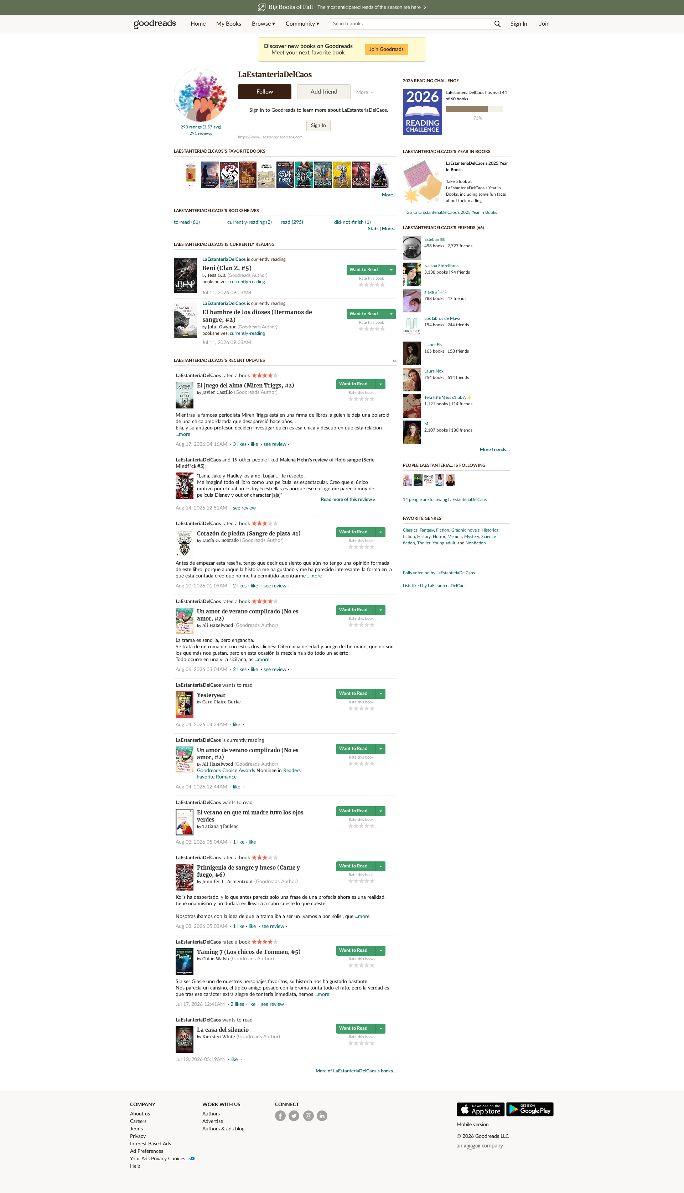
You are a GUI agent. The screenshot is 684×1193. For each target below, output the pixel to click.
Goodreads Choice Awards (226, 770)
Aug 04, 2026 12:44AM (201, 787)
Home (198, 24)
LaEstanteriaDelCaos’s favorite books (219, 151)
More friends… (495, 450)
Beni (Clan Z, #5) (227, 268)
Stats (373, 229)
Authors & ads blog (223, 1128)
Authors (211, 1114)
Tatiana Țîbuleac (220, 826)
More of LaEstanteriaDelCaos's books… (356, 1071)
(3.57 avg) (212, 127)
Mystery (471, 536)
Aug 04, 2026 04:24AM (201, 724)
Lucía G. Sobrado (220, 540)
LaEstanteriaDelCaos (224, 259)
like (254, 444)
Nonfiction (476, 543)
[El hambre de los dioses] (185, 336)
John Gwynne (222, 326)
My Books (228, 24)
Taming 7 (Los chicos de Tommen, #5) (249, 952)
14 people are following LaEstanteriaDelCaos (445, 499)
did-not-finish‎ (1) (352, 222)
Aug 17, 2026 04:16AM (201, 444)
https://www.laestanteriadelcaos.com (270, 137)
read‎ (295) (292, 222)
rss (394, 360)
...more (183, 434)
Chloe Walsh (215, 958)
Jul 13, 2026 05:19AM (200, 1059)
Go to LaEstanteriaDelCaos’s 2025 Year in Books (451, 212)
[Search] (497, 24)
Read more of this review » (348, 499)
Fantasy (427, 530)
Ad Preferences (146, 1151)
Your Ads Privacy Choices (158, 1158)
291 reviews (201, 133)
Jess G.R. (217, 275)
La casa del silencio (223, 1029)
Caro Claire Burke (221, 701)
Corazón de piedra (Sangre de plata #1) (249, 533)
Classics (410, 530)
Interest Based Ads (150, 1143)
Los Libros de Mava (442, 318)
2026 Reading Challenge (431, 81)
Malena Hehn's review (304, 460)
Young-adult (443, 543)
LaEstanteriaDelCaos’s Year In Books (447, 151)
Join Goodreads (386, 49)
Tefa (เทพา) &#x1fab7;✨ (447, 397)
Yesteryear (211, 695)
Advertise (212, 1121)
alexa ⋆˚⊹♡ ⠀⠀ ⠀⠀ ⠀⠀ (446, 292)
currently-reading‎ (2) (249, 222)
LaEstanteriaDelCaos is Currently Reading (224, 244)
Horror (439, 536)
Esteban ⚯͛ (433, 239)
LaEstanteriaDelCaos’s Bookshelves (216, 210)
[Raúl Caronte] (418, 480)
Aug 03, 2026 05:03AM (201, 926)
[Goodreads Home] (155, 24)
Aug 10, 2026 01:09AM (201, 586)
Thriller (423, 543)
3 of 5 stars (371, 284)
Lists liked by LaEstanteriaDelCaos (434, 586)
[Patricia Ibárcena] (450, 480)
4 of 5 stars (377, 284)
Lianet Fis (433, 345)
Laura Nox (434, 371)
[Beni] (185, 292)
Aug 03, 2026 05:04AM (201, 842)
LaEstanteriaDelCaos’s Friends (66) (443, 228)
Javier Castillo (217, 392)
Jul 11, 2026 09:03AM (226, 292)
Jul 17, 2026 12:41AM (200, 1004)
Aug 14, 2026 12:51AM (201, 508)
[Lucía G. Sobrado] (439, 480)
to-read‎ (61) (187, 222)
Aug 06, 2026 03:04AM (201, 669)
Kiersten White (218, 1036)
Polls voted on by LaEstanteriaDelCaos (439, 573)
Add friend (324, 92)
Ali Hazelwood (217, 625)
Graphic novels (465, 530)
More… (389, 195)
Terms (136, 1128)
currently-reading (247, 282)
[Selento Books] (428, 480)
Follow (264, 92)
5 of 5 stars (382, 284)
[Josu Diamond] (407, 480)
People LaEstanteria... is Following (444, 465)
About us (140, 1114)
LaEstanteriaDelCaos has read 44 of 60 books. (476, 95)
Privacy (138, 1136)
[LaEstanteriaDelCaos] (200, 120)
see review (275, 444)
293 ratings (191, 127)
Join (544, 24)
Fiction (442, 530)
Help (135, 1166)
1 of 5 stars (361, 284)
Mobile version (473, 1124)
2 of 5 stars (366, 284)
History (424, 536)
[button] (263, 24)
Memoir (454, 536)
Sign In (519, 24)
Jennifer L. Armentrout (227, 881)
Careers (138, 1121)
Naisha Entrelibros (441, 266)
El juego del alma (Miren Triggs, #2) (245, 385)
